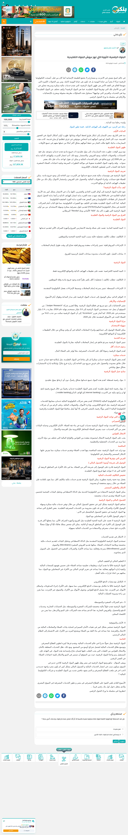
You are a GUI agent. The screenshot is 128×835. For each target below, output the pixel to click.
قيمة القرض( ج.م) (17, 119)
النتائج (116, 741)
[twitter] (87, 69)
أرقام (75, 21)
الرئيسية (123, 28)
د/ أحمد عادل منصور (110, 48)
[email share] (74, 69)
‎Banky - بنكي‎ (16, 483)
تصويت (122, 741)
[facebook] (93, 69)
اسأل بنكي (10, 830)
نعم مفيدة (117, 729)
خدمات (82, 21)
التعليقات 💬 (26, 830)
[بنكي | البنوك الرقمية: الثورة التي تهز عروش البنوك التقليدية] (118, 11)
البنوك (118, 21)
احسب (16, 138)
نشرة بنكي (39, 21)
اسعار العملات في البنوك (16, 235)
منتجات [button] (92, 21)
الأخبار (123, 43)
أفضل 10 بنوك (53, 21)
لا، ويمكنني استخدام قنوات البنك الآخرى (107, 734)
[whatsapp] (81, 69)
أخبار (111, 21)
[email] (68, 69)
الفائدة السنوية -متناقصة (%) (17, 125)
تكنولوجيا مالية (66, 21)
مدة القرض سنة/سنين (17, 131)
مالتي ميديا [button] (103, 21)
